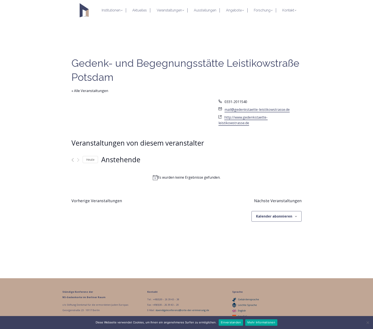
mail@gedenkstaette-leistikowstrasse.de (257, 109)
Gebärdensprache (248, 299)
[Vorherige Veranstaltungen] (72, 160)
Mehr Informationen (261, 322)
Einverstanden (231, 322)
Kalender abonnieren (274, 216)
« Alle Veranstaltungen (89, 90)
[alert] (186, 177)
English (242, 310)
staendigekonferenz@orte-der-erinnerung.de (182, 310)
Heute (90, 159)
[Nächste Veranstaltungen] (78, 160)
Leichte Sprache (247, 305)
